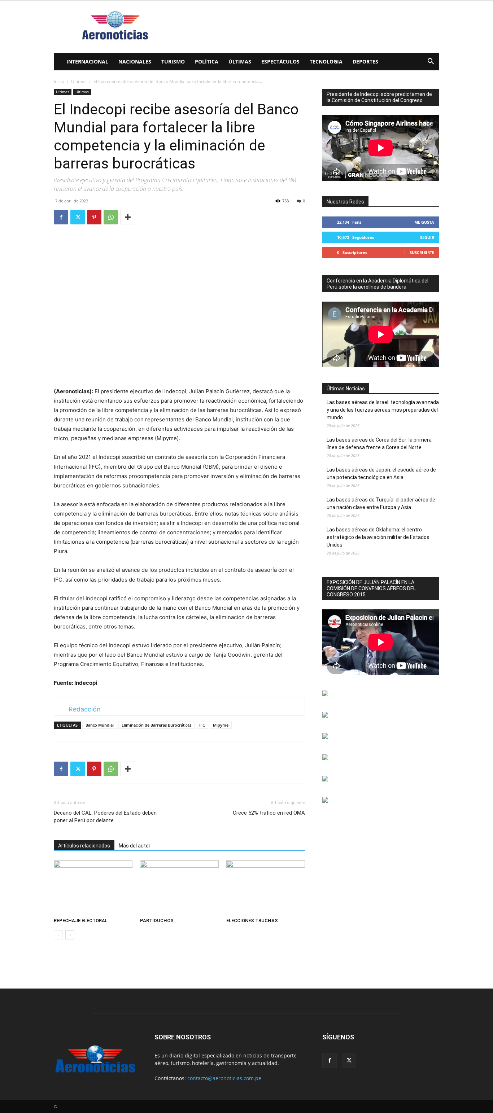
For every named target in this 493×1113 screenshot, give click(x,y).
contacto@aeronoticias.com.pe (224, 1078)
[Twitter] (77, 217)
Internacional (87, 61)
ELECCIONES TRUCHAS (252, 920)
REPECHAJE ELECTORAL (81, 920)
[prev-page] (58, 934)
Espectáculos (280, 61)
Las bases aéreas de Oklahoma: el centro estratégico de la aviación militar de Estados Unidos (378, 537)
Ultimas (79, 81)
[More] (127, 217)
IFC (202, 725)
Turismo (173, 61)
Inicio (59, 81)
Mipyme (220, 725)
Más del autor (134, 846)
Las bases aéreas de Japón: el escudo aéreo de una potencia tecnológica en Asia (381, 473)
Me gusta (424, 222)
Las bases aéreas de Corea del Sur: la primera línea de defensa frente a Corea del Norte (379, 443)
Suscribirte (422, 252)
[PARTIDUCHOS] (179, 887)
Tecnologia (326, 61)
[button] (430, 62)
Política (206, 61)
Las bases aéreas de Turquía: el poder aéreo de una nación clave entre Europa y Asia (381, 503)
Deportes (365, 61)
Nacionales (134, 61)
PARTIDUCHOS (157, 920)
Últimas (239, 61)
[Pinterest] (94, 217)
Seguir (427, 237)
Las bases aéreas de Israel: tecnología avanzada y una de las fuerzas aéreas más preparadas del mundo (383, 409)
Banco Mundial (100, 725)
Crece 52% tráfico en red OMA (269, 813)
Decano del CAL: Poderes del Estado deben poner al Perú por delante (105, 817)
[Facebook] (61, 217)
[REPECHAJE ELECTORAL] (93, 887)
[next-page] (69, 934)
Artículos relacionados (84, 846)
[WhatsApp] (111, 217)
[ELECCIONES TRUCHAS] (265, 887)
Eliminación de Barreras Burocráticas (156, 725)
